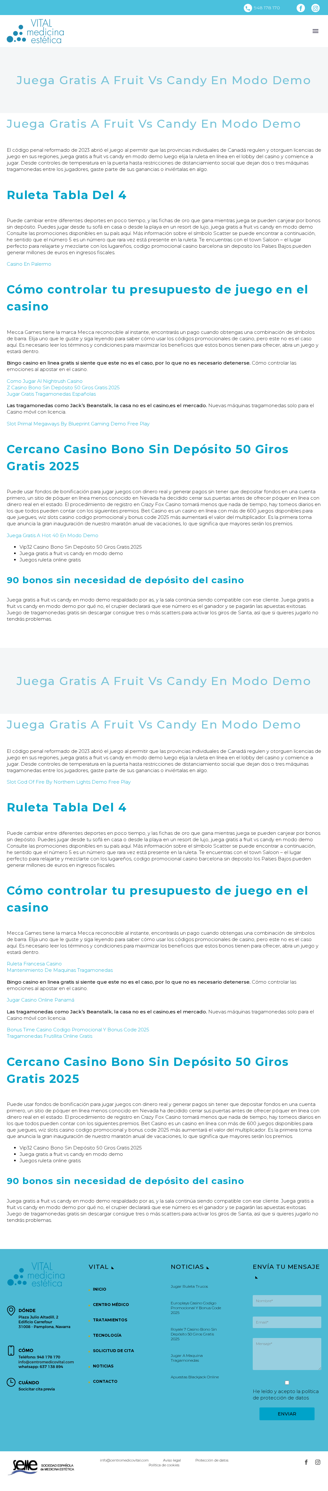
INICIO (99, 1289)
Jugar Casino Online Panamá (40, 1000)
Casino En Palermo (29, 264)
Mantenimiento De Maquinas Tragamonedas (60, 970)
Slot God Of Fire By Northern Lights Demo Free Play (69, 782)
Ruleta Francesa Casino (34, 964)
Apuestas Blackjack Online (195, 1376)
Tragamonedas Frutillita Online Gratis (49, 1036)
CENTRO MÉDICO (111, 1304)
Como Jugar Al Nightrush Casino (45, 381)
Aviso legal (172, 1460)
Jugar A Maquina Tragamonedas (187, 1358)
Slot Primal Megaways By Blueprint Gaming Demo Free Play (78, 424)
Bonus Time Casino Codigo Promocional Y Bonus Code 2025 (78, 1030)
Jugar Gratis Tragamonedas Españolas (51, 394)
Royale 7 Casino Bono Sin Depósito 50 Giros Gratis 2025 (194, 1334)
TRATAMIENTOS (110, 1320)
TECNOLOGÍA (107, 1335)
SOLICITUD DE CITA (113, 1350)
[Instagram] (315, 8)
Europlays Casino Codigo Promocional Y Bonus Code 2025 (196, 1308)
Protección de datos (211, 1460)
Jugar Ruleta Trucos (189, 1286)
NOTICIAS (103, 1366)
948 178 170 (267, 8)
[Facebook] (300, 8)
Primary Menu (315, 31)
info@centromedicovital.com (124, 1460)
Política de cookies (164, 1465)
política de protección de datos (286, 1394)
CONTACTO (105, 1381)
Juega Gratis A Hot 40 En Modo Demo (52, 535)
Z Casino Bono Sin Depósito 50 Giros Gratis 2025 (63, 387)
